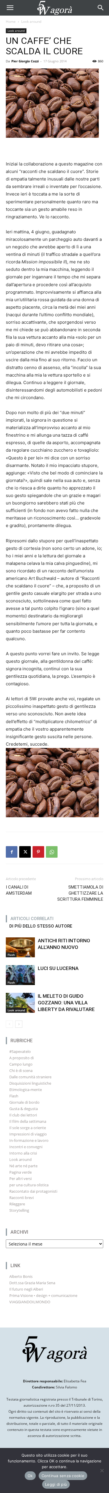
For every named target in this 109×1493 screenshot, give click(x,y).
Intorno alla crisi (23, 1153)
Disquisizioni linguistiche (30, 1083)
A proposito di (21, 1057)
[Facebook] (11, 852)
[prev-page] (9, 1024)
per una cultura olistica (29, 1184)
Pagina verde (20, 1172)
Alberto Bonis (21, 1276)
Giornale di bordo (24, 1102)
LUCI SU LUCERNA (58, 968)
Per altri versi (20, 1178)
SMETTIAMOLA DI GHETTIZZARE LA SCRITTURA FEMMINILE (80, 893)
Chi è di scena (21, 1070)
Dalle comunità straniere (30, 1076)
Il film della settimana (27, 1121)
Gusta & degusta (23, 1108)
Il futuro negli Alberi (26, 1289)
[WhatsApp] (52, 852)
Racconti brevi (21, 1197)
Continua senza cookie (63, 1475)
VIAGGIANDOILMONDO (29, 1301)
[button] (10, 8)
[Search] (101, 8)
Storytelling (19, 1210)
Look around (31, 21)
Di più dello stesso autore (40, 926)
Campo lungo (21, 1064)
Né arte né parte (23, 1165)
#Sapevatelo (20, 1051)
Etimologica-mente (25, 1089)
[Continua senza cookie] (102, 1470)
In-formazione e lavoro (29, 1140)
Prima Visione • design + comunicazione (43, 1295)
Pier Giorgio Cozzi (25, 61)
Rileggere (17, 1204)
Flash (11, 955)
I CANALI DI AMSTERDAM (19, 890)
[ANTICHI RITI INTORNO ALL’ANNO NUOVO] (20, 947)
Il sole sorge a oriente (27, 1127)
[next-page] (18, 1024)
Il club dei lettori (23, 1115)
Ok (30, 1475)
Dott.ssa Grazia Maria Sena (32, 1282)
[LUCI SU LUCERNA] (20, 975)
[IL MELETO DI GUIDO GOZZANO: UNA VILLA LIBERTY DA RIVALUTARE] (20, 1003)
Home (11, 21)
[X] (25, 852)
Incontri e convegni (25, 1146)
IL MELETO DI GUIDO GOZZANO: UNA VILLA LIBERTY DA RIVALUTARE (66, 1002)
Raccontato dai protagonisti (33, 1191)
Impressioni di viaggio (28, 1134)
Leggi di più (56, 1484)
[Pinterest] (38, 852)
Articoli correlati (31, 918)
